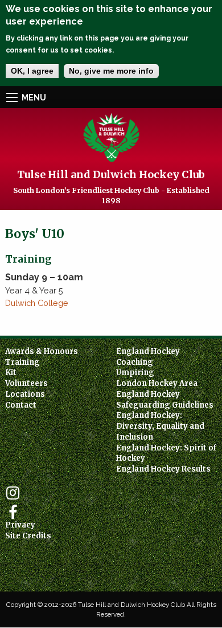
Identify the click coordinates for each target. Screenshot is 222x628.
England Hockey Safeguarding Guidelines (164, 399)
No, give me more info (111, 70)
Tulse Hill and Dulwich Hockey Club (111, 174)
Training (22, 362)
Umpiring (135, 372)
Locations (25, 394)
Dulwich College (36, 303)
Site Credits (28, 536)
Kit (11, 372)
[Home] (111, 137)
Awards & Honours (41, 351)
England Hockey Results (163, 469)
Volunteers (26, 383)
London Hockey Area (157, 383)
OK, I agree (32, 70)
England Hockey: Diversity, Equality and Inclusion (160, 425)
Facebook (12, 512)
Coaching (134, 362)
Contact (20, 405)
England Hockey (148, 351)
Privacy (20, 525)
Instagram (12, 493)
